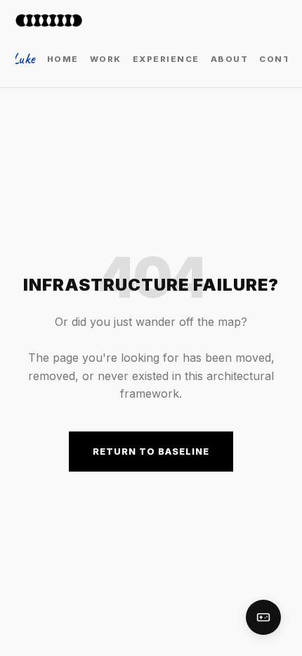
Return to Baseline (151, 451)
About (230, 59)
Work (106, 59)
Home (63, 59)
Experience (166, 59)
